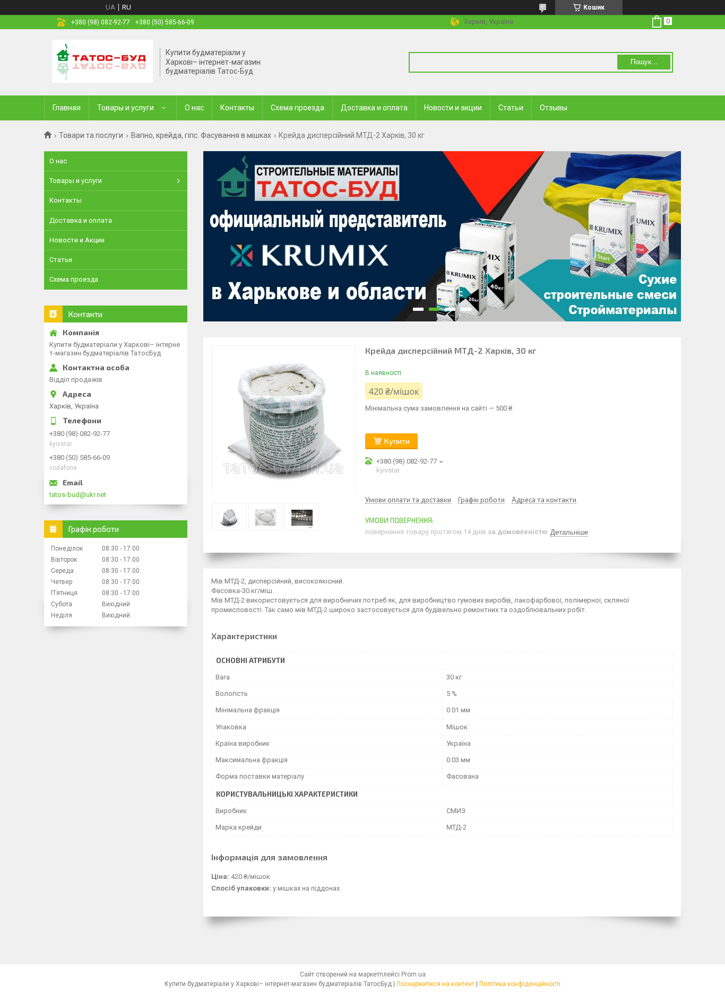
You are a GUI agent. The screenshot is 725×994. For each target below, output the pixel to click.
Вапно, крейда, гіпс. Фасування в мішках (201, 135)
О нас (194, 107)
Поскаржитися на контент (435, 984)
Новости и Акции (77, 240)
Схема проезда (297, 107)
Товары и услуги (125, 107)
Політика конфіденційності (519, 984)
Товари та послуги (91, 135)
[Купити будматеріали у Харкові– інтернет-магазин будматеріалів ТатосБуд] (102, 62)
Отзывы (553, 107)
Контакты (237, 107)
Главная (67, 107)
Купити (397, 441)
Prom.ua (413, 974)
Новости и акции (453, 107)
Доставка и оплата (374, 107)
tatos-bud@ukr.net (77, 495)
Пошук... (644, 62)
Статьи (510, 107)
